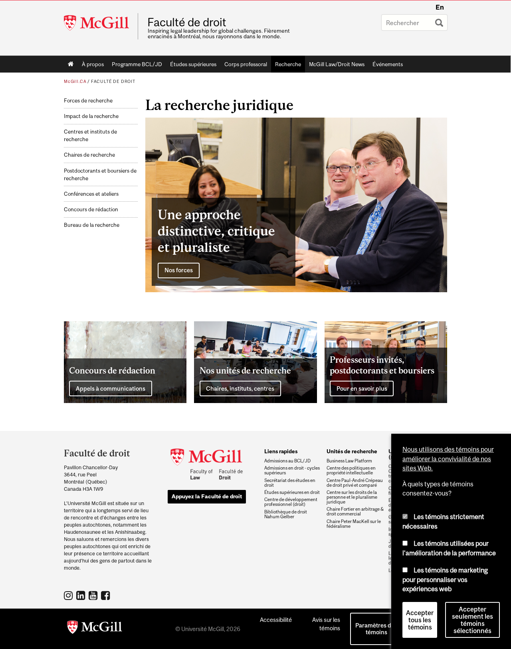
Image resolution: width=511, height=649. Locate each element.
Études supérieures (193, 64)
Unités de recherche (352, 451)
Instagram (69, 595)
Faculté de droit (186, 22)
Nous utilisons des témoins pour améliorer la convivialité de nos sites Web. (448, 459)
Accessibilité (276, 619)
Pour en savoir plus (362, 388)
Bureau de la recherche (91, 225)
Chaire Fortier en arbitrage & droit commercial (355, 511)
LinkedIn (81, 595)
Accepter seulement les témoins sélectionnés (472, 620)
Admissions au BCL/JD (287, 460)
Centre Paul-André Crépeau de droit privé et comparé (355, 483)
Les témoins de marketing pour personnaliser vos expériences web (445, 579)
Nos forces (178, 270)
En (440, 7)
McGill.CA (75, 81)
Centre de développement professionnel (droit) (290, 502)
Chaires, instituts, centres (240, 388)
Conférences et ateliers (91, 194)
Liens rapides (280, 451)
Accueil (71, 64)
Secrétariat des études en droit (289, 483)
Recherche (288, 64)
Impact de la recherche (91, 116)
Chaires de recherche (89, 155)
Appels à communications (110, 388)
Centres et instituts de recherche (90, 135)
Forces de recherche (88, 101)
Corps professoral (245, 64)
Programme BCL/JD (137, 64)
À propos (93, 64)
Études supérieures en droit (292, 492)
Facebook (106, 595)
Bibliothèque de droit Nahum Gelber (285, 514)
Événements (387, 64)
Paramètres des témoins (376, 628)
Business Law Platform (349, 460)
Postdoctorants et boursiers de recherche (100, 174)
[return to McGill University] (95, 629)
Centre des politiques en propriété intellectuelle (351, 470)
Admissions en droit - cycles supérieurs (292, 470)
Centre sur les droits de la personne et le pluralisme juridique (352, 497)
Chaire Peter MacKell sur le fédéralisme (354, 524)
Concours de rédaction (91, 209)
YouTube (94, 595)
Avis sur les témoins (326, 623)
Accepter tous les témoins (420, 620)
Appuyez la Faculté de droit (207, 496)
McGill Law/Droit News (336, 64)
